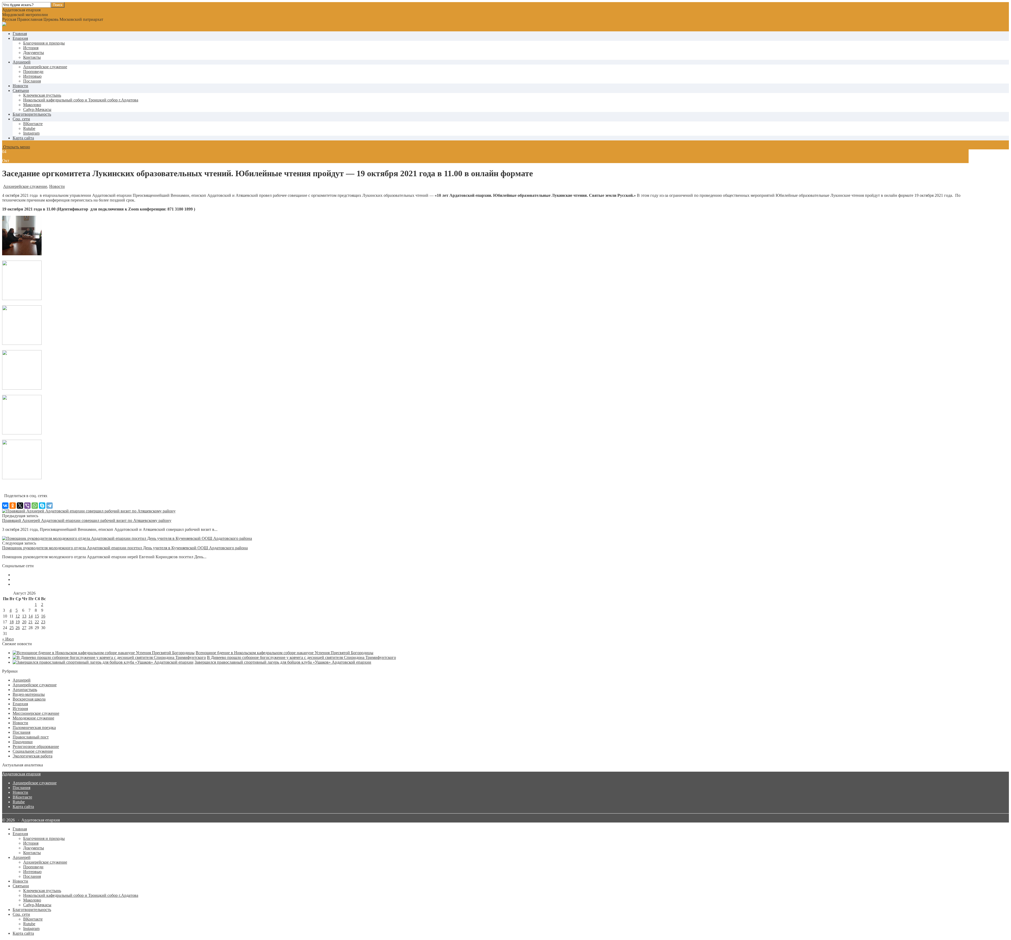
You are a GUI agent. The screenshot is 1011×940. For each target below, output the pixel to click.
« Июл (8, 639)
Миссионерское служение (36, 713)
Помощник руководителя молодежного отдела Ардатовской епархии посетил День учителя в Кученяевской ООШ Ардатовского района (125, 548)
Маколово (32, 104)
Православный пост (31, 737)
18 (11, 622)
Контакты (32, 57)
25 (11, 627)
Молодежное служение (33, 718)
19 (18, 622)
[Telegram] (49, 505)
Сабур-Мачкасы (37, 109)
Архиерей (22, 62)
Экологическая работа (32, 756)
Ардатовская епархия (21, 774)
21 (30, 622)
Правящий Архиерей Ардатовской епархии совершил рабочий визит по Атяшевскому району (86, 520)
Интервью (32, 76)
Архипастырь (25, 689)
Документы (33, 52)
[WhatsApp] (35, 505)
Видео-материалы (29, 694)
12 (18, 616)
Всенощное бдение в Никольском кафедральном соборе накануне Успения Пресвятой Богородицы (284, 652)
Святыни (21, 90)
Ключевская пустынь (42, 95)
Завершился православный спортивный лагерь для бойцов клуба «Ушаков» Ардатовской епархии (283, 662)
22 (37, 622)
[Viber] (27, 505)
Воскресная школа (29, 699)
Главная (20, 33)
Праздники (23, 742)
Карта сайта (23, 138)
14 (30, 616)
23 (43, 622)
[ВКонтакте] (5, 505)
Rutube (19, 802)
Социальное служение (33, 751)
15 (37, 616)
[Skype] (42, 505)
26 (18, 627)
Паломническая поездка (34, 727)
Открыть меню (16, 147)
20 (24, 622)
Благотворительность (32, 114)
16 (43, 616)
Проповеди (33, 71)
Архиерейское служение (45, 67)
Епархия (20, 38)
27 (24, 627)
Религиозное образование (36, 746)
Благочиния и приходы (44, 43)
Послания (32, 81)
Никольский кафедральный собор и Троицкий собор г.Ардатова (80, 100)
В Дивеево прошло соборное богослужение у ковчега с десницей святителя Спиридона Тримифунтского (301, 657)
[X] (20, 505)
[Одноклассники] (12, 505)
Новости (20, 86)
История (30, 48)
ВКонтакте (22, 797)
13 (24, 616)
